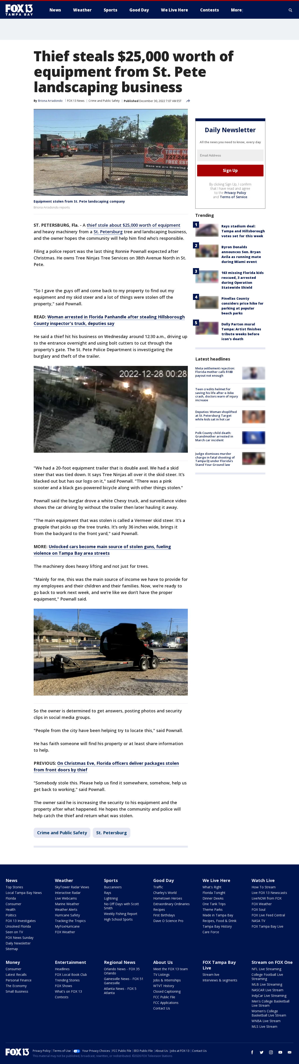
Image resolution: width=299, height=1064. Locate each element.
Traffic (158, 887)
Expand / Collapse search (290, 10)
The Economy (16, 986)
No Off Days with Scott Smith (121, 906)
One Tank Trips (214, 904)
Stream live (211, 974)
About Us (163, 962)
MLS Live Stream (264, 1026)
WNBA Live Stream (266, 1021)
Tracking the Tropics (70, 920)
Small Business (17, 991)
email (289, 1052)
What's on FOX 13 (68, 991)
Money (13, 962)
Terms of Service (233, 197)
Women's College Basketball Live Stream (269, 1013)
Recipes (159, 909)
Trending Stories (67, 980)
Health (10, 909)
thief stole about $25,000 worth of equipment (133, 225)
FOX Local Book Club (71, 974)
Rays (107, 892)
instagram (271, 1052)
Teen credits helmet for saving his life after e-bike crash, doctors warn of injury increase (216, 394)
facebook (252, 1052)
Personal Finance (19, 980)
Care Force (211, 932)
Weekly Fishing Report (120, 913)
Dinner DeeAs (213, 898)
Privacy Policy (235, 192)
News (11, 880)
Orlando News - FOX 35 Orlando (122, 971)
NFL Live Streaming (266, 969)
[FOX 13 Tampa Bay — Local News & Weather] (21, 10)
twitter (261, 1052)
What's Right (212, 887)
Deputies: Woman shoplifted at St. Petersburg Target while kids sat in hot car (216, 415)
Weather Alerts (66, 909)
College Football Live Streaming (267, 976)
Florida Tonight (214, 892)
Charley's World (165, 892)
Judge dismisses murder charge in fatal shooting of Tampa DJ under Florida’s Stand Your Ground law (215, 459)
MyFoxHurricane (67, 926)
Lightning (111, 898)
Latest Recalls (16, 974)
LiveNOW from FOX (266, 898)
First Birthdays (164, 915)
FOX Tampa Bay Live (267, 926)
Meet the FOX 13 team (170, 969)
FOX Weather (65, 932)
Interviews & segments (220, 980)
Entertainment (70, 962)
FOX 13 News (75, 101)
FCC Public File (164, 997)
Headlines (62, 969)
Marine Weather (67, 904)
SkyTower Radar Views (72, 887)
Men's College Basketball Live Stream (270, 1003)
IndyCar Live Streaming (269, 995)
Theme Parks (213, 909)
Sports (111, 880)
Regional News (119, 962)
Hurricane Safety (67, 915)
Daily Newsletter (18, 943)
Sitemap (12, 949)
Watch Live (263, 880)
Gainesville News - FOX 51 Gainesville (123, 981)
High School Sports (118, 919)
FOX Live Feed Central (268, 915)
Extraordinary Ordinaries (171, 904)
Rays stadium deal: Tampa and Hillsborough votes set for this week (243, 231)
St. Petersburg (108, 231)
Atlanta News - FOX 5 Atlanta (120, 990)
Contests (61, 997)
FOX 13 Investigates (21, 920)
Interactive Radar (68, 892)
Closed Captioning (167, 991)
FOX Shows (63, 986)
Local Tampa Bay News (24, 892)
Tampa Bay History (217, 926)
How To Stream (264, 887)
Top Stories (14, 887)
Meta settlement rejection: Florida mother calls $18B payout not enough (215, 372)
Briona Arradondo (50, 101)
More (236, 10)
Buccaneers (113, 887)
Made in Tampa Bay (218, 915)
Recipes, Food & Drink (219, 920)
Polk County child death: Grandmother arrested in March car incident (214, 436)
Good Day (163, 880)
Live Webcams (66, 898)
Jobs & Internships (167, 980)
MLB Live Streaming (267, 984)
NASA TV (258, 920)
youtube (280, 1052)
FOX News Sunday (19, 937)
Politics (11, 915)
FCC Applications (165, 1002)
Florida (11, 898)
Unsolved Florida (18, 926)
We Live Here (216, 880)
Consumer (13, 904)
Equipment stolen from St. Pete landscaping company (79, 201)
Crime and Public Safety (104, 101)
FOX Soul (258, 909)
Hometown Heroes (167, 898)
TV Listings (161, 974)
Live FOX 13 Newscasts (269, 892)
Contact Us (161, 1008)
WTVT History (163, 986)
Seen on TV (14, 932)
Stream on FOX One (272, 962)
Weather (64, 880)
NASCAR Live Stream (267, 990)
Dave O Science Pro (168, 920)
